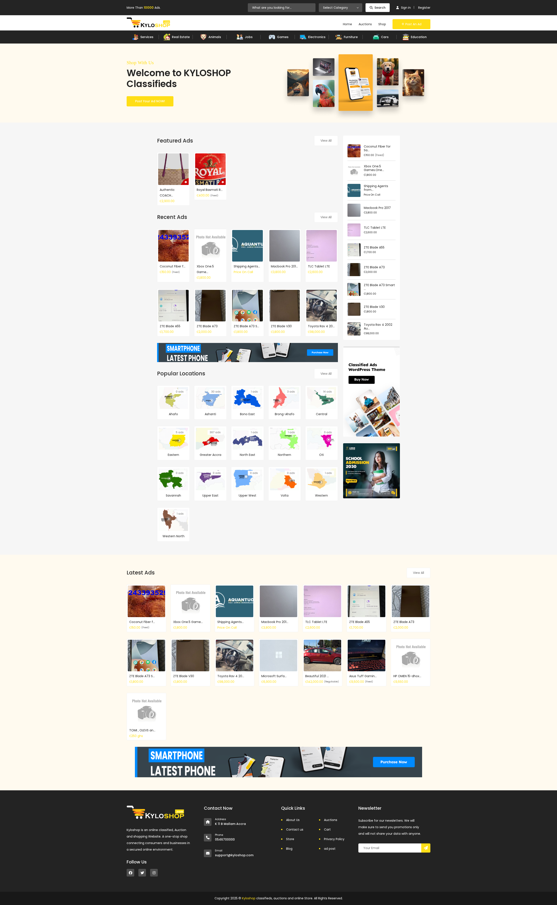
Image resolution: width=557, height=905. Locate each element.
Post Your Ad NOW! (150, 101)
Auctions (365, 24)
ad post (330, 848)
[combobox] (340, 7)
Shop (382, 24)
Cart (327, 829)
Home (347, 24)
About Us (293, 820)
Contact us (294, 829)
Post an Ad (413, 24)
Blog (289, 848)
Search (380, 7)
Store (290, 839)
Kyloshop (248, 898)
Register (424, 7)
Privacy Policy (334, 839)
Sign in (406, 7)
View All (326, 140)
